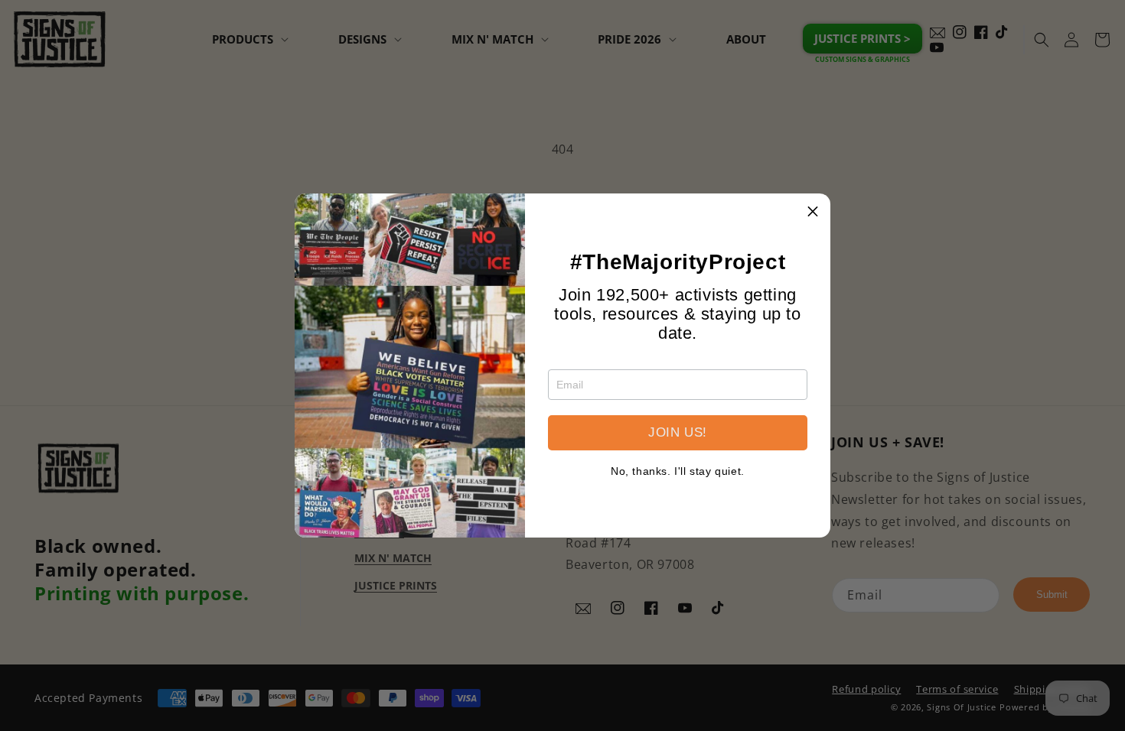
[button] (813, 211)
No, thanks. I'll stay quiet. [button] (678, 471)
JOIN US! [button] (677, 432)
